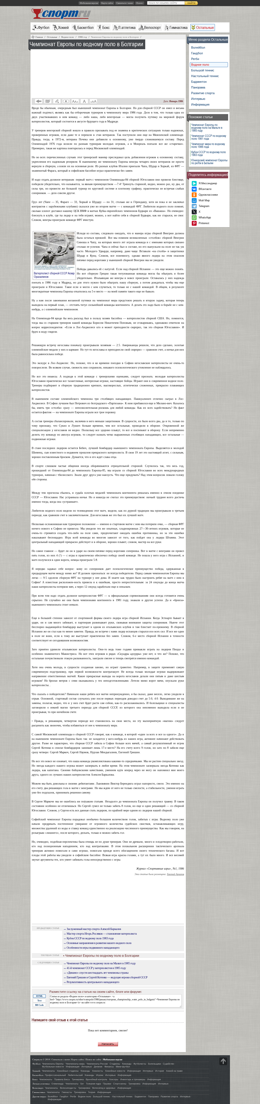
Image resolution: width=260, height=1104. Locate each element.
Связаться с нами (124, 3)
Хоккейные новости (115, 1071)
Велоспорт (152, 27)
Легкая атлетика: (41, 1083)
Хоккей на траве (174, 1071)
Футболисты (139, 1064)
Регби (195, 59)
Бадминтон (199, 81)
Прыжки (107, 1083)
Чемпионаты (48, 1071)
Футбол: (36, 1064)
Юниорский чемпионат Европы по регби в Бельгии (209, 162)
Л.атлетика (126, 27)
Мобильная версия (89, 3)
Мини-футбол (123, 1066)
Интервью (198, 98)
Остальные (205, 27)
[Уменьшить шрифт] (75, 101)
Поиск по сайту (93, 1059)
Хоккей (63, 27)
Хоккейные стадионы (68, 1071)
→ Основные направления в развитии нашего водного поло (97, 943)
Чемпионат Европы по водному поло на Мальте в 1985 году (206, 127)
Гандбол (197, 53)
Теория (91, 1092)
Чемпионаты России (97, 1064)
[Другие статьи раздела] (47, 101)
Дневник (98, 1066)
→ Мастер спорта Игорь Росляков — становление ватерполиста (100, 933)
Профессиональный (55, 1075)
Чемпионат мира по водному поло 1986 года (208, 145)
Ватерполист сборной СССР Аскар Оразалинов (54, 275)
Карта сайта (107, 3)
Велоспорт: (38, 1088)
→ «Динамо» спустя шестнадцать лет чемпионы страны (95, 972)
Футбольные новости (53, 1066)
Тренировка (78, 1079)
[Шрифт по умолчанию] (84, 101)
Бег (82, 1083)
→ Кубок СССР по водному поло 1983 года (88, 938)
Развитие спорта (202, 93)
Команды (126, 1064)
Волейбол (198, 47)
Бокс (105, 27)
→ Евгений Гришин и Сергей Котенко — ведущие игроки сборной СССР (105, 977)
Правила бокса (62, 1079)
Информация (200, 104)
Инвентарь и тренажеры (132, 1079)
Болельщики (154, 1064)
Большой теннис (202, 70)
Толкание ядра (93, 1083)
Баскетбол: (38, 1075)
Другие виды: (39, 1096)
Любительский (75, 1075)
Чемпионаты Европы (53, 1064)
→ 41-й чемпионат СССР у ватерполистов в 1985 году (94, 968)
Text (39, 1000)
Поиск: (139, 3)
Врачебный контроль (96, 1079)
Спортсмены (119, 1083)
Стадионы (115, 1064)
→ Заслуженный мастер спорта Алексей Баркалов (92, 929)
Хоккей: (36, 1071)
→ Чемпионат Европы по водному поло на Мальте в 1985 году (99, 963)
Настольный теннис (205, 76)
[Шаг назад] (38, 101)
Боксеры (113, 1079)
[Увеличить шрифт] (93, 101)
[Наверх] (223, 1061)
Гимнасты (67, 1092)
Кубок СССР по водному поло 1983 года (208, 153)
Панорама (198, 87)
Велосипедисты (68, 1088)
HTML (39, 996)
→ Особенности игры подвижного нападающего (91, 947)
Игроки (99, 1075)
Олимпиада (57, 1083)
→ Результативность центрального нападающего (91, 982)
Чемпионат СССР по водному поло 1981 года (208, 137)
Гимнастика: (39, 1092)
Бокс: (35, 1079)
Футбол (43, 27)
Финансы (109, 1066)
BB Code (39, 1005)
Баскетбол (85, 27)
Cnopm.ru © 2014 (41, 1059)
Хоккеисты (97, 1071)
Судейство (168, 1064)
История (159, 1071)
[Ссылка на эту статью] (57, 101)
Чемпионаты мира (75, 1064)
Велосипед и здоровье (103, 1088)
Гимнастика (178, 27)
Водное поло (200, 64)
